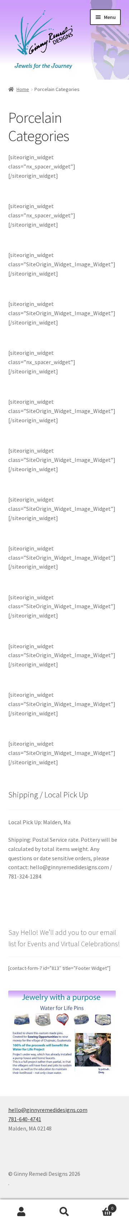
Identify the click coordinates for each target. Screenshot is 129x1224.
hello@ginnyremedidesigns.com (47, 1109)
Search (64, 1212)
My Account (21, 1212)
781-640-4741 (24, 1119)
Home (22, 89)
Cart (99, 1205)
